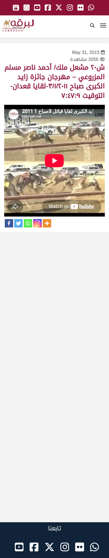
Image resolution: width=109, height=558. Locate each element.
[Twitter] (18, 223)
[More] (47, 223)
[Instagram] (37, 223)
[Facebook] (9, 223)
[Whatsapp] (28, 223)
